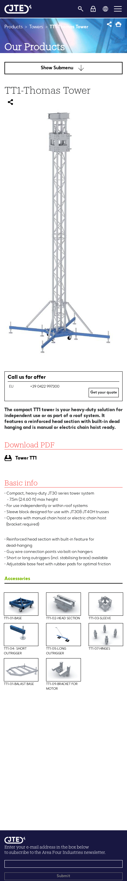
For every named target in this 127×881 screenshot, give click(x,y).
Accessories (17, 579)
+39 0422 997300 (44, 386)
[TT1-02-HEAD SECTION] (63, 596)
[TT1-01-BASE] (21, 596)
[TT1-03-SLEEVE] (106, 596)
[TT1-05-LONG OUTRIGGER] (63, 627)
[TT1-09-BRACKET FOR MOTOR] (63, 662)
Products (13, 27)
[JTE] (17, 9)
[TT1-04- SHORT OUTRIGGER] (21, 627)
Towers (36, 27)
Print (119, 25)
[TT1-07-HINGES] (106, 627)
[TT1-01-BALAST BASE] (21, 662)
